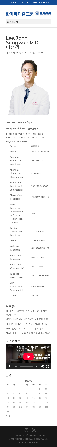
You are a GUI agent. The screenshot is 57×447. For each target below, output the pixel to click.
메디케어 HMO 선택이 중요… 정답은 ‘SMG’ (27, 323)
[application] (28, 356)
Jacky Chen (22, 52)
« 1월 (8, 415)
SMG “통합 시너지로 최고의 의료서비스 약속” (28, 333)
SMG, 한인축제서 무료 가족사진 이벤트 (25, 328)
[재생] (9, 366)
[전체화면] (47, 366)
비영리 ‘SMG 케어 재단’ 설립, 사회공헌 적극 (27, 319)
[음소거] (42, 366)
